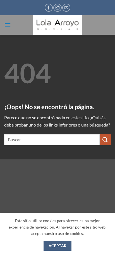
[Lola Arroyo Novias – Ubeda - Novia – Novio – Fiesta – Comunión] (57, 25)
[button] (7, 25)
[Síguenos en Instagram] (57, 8)
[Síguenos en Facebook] (49, 8)
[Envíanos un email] (66, 8)
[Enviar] (105, 139)
